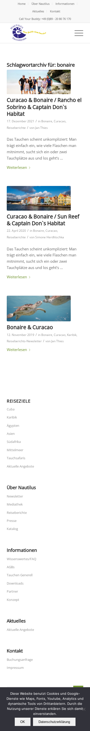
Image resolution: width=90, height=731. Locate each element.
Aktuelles (38, 11)
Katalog (12, 528)
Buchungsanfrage (20, 659)
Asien (11, 433)
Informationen (65, 4)
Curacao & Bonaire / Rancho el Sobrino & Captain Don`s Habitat (44, 106)
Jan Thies (41, 128)
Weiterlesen (17, 167)
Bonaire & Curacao (30, 327)
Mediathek (15, 504)
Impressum (15, 667)
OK (22, 722)
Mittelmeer (15, 450)
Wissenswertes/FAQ (21, 559)
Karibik (71, 335)
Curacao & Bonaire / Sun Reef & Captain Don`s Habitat (43, 220)
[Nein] (83, 709)
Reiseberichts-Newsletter (24, 341)
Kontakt (55, 11)
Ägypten (13, 425)
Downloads (15, 583)
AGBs (10, 567)
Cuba (10, 409)
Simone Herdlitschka (49, 237)
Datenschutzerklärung (54, 722)
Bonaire (46, 121)
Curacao (60, 121)
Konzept (13, 599)
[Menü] (76, 33)
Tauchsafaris (16, 458)
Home (22, 4)
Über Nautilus (41, 4)
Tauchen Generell (19, 575)
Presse (11, 520)
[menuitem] (21, 4)
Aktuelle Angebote (20, 466)
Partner (12, 591)
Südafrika (14, 441)
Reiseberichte (16, 128)
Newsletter (15, 496)
